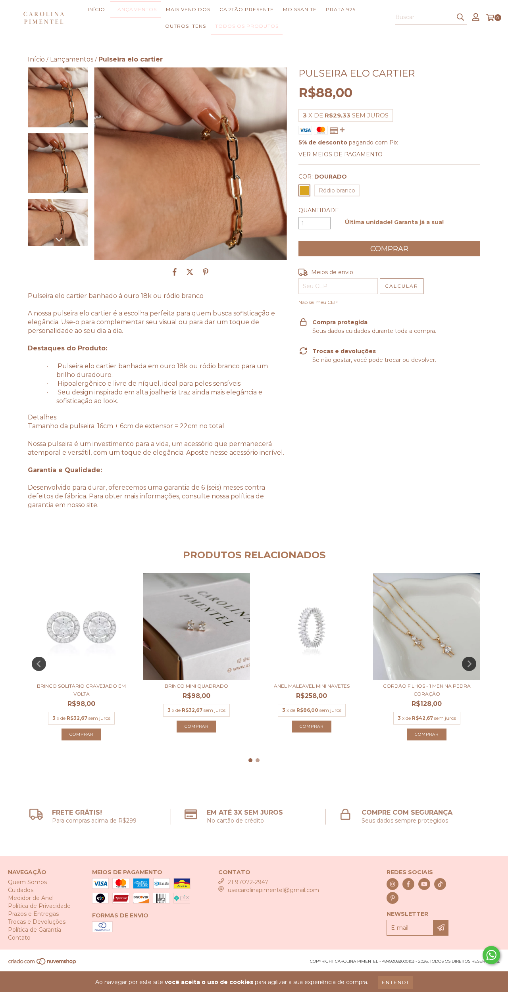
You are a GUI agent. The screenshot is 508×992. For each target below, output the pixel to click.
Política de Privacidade (39, 905)
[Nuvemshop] (42, 964)
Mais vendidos (188, 9)
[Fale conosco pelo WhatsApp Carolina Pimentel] (491, 955)
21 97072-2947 (248, 882)
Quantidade (318, 210)
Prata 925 (341, 9)
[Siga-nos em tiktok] (440, 884)
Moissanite (300, 9)
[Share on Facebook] (175, 272)
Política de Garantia (34, 929)
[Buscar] (460, 17)
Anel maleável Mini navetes (312, 686)
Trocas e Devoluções (36, 921)
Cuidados (20, 890)
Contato (19, 937)
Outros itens (185, 26)
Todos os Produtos (247, 26)
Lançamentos (135, 9)
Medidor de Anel (31, 898)
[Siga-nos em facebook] (408, 884)
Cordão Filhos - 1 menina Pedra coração (427, 690)
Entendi (395, 982)
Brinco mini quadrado (196, 686)
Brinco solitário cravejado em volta (81, 690)
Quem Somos (27, 882)
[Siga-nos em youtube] (424, 884)
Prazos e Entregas (33, 913)
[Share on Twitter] (190, 272)
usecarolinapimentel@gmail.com (273, 890)
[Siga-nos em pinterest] (392, 898)
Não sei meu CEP (318, 302)
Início (96, 9)
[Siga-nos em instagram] (392, 884)
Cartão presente (246, 9)
